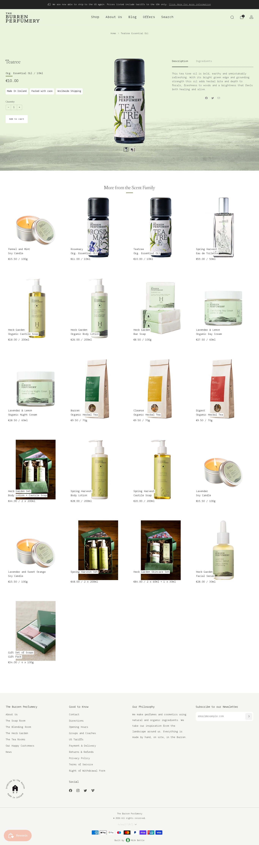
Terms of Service (81, 764)
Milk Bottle (137, 840)
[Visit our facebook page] (70, 790)
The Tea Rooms (15, 739)
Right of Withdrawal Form (87, 771)
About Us (114, 17)
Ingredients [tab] (204, 61)
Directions (76, 721)
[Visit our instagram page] (78, 790)
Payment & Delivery (82, 746)
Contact (74, 714)
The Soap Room (15, 721)
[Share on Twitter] (213, 98)
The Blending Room (18, 727)
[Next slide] (154, 101)
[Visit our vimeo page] (92, 790)
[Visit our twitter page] (85, 790)
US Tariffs (76, 739)
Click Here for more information (190, 4)
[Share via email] (219, 98)
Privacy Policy (79, 758)
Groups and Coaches (82, 733)
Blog (132, 17)
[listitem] (129, 4)
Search (167, 17)
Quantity (10, 101)
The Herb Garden (17, 733)
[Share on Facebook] (206, 98)
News (9, 752)
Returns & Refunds (81, 752)
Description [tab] (180, 61)
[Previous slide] (105, 101)
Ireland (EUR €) (125, 824)
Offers (149, 17)
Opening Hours (78, 727)
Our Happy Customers (20, 746)
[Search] (232, 17)
